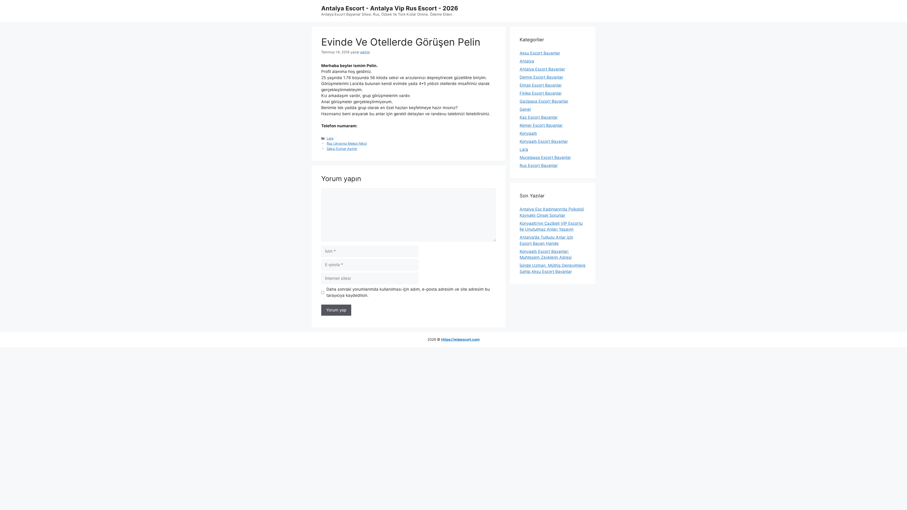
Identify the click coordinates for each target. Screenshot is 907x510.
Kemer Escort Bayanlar (541, 125)
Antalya (527, 61)
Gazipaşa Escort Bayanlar (544, 101)
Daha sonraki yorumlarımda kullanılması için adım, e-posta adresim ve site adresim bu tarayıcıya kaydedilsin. (408, 292)
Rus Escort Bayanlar (539, 165)
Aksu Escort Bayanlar (540, 53)
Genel (525, 109)
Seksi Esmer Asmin (342, 149)
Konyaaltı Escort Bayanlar (544, 141)
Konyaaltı (528, 133)
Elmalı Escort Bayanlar (541, 85)
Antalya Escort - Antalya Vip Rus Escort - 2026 (389, 8)
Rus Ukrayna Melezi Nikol (347, 143)
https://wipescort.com (460, 339)
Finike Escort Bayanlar (541, 93)
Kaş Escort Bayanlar (539, 117)
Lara (330, 138)
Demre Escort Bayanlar (541, 77)
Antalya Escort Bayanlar (542, 69)
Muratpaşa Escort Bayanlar (545, 157)
